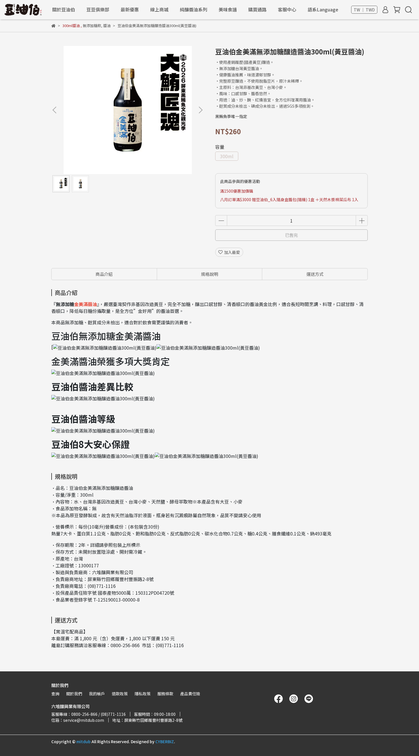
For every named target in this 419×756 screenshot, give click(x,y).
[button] (200, 110)
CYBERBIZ (164, 741)
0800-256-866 (125, 645)
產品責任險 (190, 693)
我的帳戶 (97, 693)
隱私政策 (142, 693)
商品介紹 (104, 274)
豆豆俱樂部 (97, 9)
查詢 (55, 693)
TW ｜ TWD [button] (364, 9)
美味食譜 (228, 9)
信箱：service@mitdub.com (77, 720)
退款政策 (120, 693)
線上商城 (159, 9)
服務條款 (165, 693)
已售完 (291, 235)
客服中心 (287, 9)
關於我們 (74, 693)
